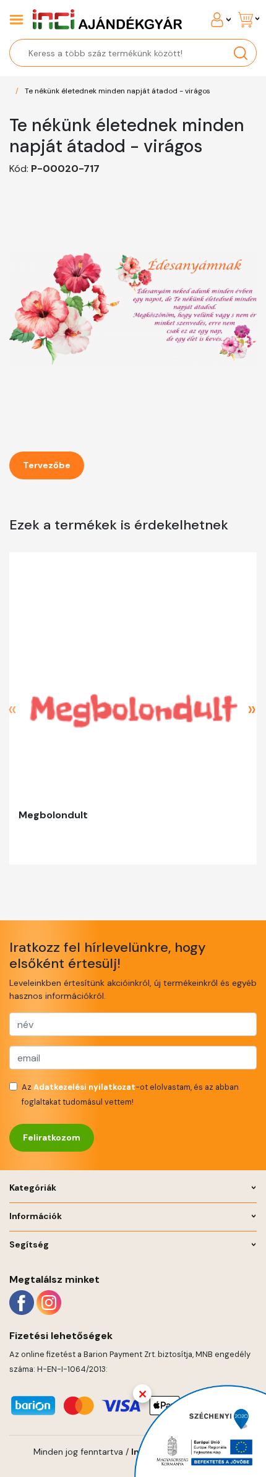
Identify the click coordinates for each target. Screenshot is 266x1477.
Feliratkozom (51, 1137)
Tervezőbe (47, 465)
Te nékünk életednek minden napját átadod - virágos (117, 91)
